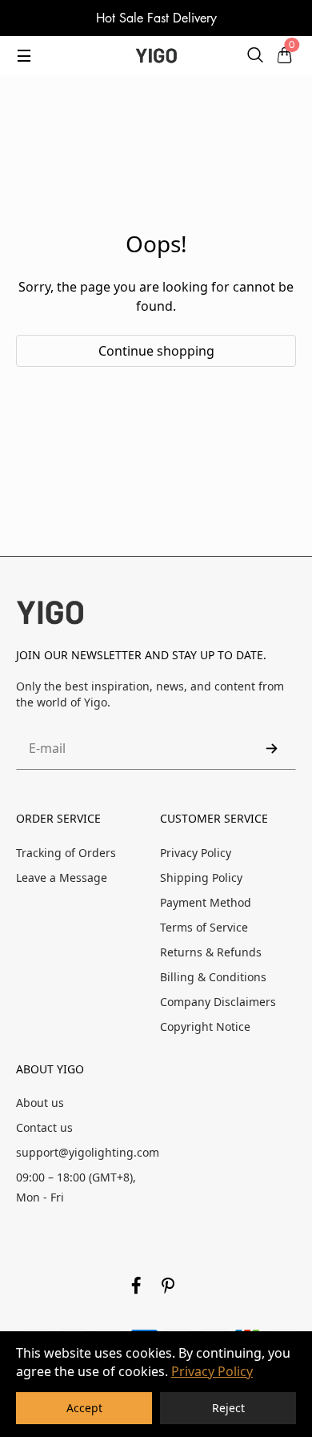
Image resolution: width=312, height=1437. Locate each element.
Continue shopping (156, 351)
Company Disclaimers (218, 1001)
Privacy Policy (212, 1371)
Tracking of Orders (66, 852)
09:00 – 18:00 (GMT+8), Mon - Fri (76, 1187)
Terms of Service (204, 927)
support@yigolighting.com (87, 1152)
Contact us (44, 1127)
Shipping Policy (201, 877)
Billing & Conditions (213, 976)
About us (40, 1102)
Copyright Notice (205, 1026)
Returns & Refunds (211, 952)
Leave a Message (61, 877)
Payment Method (205, 902)
